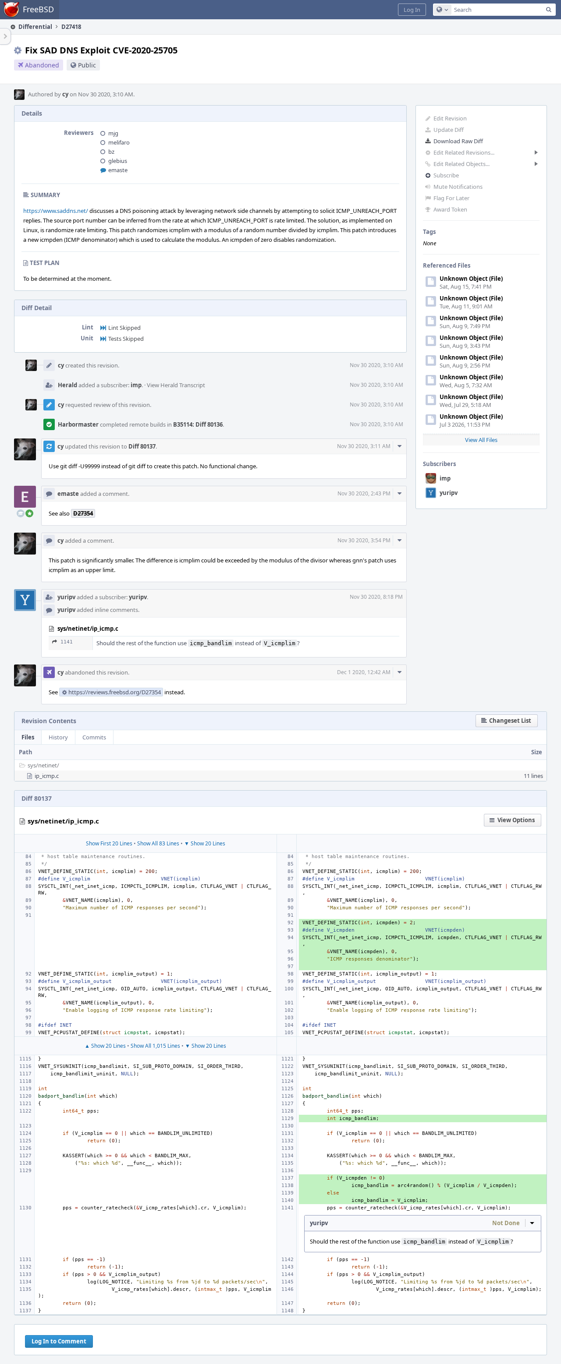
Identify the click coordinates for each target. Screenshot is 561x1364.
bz (111, 151)
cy (65, 94)
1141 (66, 642)
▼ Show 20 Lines (204, 843)
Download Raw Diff (458, 141)
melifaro (119, 142)
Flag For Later (451, 198)
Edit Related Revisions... (463, 152)
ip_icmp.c (47, 776)
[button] (412, 10)
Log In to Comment (59, 1341)
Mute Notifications (458, 187)
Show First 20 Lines (109, 843)
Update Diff (448, 130)
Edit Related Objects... (461, 164)
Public (87, 65)
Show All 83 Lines (158, 843)
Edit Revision (450, 118)
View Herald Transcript (176, 385)
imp (445, 478)
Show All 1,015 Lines (155, 1046)
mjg (113, 133)
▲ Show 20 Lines (105, 1046)
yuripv (449, 493)
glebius (117, 161)
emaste (118, 170)
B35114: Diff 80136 (198, 424)
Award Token (450, 209)
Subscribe (446, 175)
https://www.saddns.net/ (55, 211)
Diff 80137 (142, 446)
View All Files (481, 440)
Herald (67, 385)
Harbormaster (78, 424)
